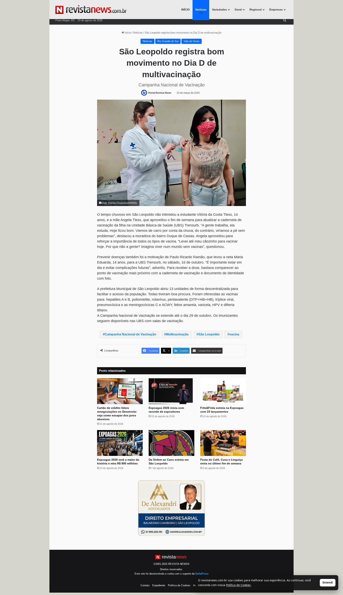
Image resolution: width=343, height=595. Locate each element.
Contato (145, 585)
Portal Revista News (159, 92)
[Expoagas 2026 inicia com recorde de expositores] (171, 391)
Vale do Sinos (191, 41)
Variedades (219, 9)
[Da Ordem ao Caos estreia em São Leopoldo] (171, 443)
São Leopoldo (209, 334)
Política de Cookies (179, 585)
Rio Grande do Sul (167, 41)
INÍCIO (185, 9)
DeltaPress (201, 573)
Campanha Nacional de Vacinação (130, 334)
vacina (234, 334)
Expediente (158, 585)
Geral (238, 9)
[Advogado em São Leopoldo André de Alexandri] (171, 507)
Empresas (276, 9)
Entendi (328, 582)
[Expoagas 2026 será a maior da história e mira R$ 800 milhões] (120, 443)
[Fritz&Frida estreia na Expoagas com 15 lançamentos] (223, 391)
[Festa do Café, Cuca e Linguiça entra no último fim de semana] (223, 443)
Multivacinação (177, 334)
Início (127, 32)
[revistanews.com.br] (91, 9)
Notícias (200, 9)
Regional (256, 9)
